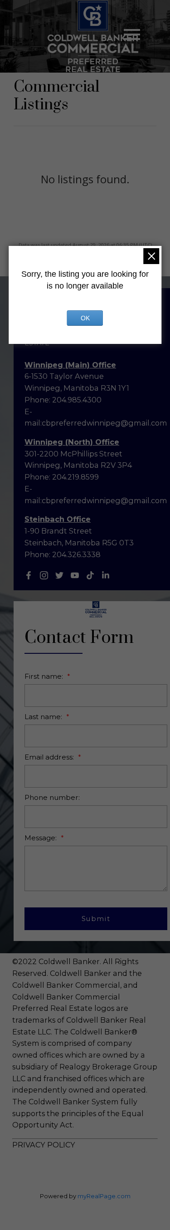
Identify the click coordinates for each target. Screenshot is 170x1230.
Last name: (44, 716)
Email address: (50, 757)
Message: (41, 837)
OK (85, 318)
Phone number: (52, 797)
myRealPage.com (104, 1196)
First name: (44, 676)
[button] (28, 575)
